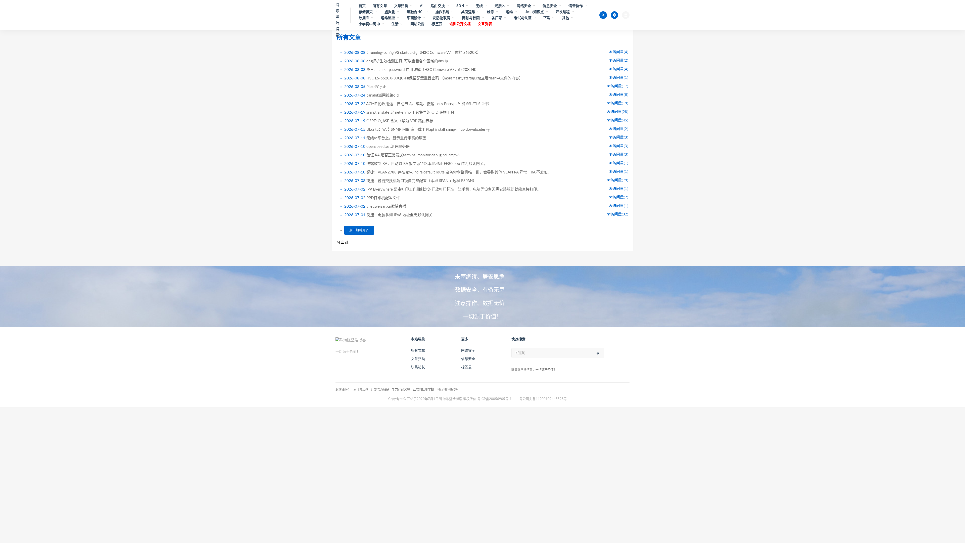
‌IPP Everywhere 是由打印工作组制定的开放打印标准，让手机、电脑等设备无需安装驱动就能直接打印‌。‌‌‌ (453, 189)
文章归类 (401, 6)
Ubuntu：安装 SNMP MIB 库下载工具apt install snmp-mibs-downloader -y (428, 129)
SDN (460, 6)
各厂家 (497, 18)
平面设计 (414, 18)
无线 (479, 6)
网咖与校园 (471, 18)
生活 (395, 24)
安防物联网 (441, 18)
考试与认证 (523, 18)
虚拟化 (389, 12)
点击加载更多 (359, 230)
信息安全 (550, 6)
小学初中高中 (369, 24)
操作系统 (442, 12)
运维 (509, 12)
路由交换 (437, 6)
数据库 (364, 18)
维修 (490, 12)
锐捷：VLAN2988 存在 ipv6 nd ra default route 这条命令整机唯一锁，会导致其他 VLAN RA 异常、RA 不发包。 (458, 172)
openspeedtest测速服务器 (388, 147)
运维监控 (388, 18)
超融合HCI (415, 12)
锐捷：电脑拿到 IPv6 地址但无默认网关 (399, 215)
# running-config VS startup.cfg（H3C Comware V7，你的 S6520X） (423, 53)
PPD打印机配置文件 (383, 198)
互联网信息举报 (423, 389)
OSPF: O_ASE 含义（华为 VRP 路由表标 (399, 121)
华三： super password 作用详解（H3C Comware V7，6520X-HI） (422, 70)
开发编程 (563, 12)
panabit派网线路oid (382, 95)
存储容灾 (366, 12)
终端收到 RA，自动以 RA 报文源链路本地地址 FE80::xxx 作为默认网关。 (426, 164)
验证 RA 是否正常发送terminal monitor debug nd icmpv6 (413, 155)
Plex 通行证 (376, 87)
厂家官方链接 (380, 389)
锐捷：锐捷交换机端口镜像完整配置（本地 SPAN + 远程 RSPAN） (421, 181)
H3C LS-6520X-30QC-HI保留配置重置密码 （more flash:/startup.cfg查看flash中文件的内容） (444, 78)
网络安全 (524, 6)
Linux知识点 (534, 12)
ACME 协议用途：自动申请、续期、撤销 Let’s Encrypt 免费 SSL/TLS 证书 (427, 104)
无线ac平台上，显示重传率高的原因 (396, 138)
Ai (421, 6)
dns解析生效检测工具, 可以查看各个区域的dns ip (407, 61)
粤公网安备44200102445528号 (543, 399)
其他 (565, 18)
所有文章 (380, 6)
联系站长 (418, 367)
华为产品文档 (401, 389)
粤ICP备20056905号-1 (494, 399)
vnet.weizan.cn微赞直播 (386, 206)
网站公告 (417, 24)
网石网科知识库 (447, 389)
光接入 (500, 6)
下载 (546, 18)
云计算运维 (360, 389)
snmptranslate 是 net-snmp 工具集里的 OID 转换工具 (410, 112)
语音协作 (575, 6)
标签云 (436, 24)
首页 (362, 6)
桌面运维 (468, 12)
